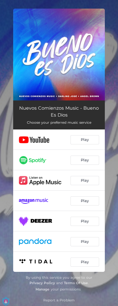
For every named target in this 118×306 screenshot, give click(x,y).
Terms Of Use (76, 283)
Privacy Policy (42, 283)
